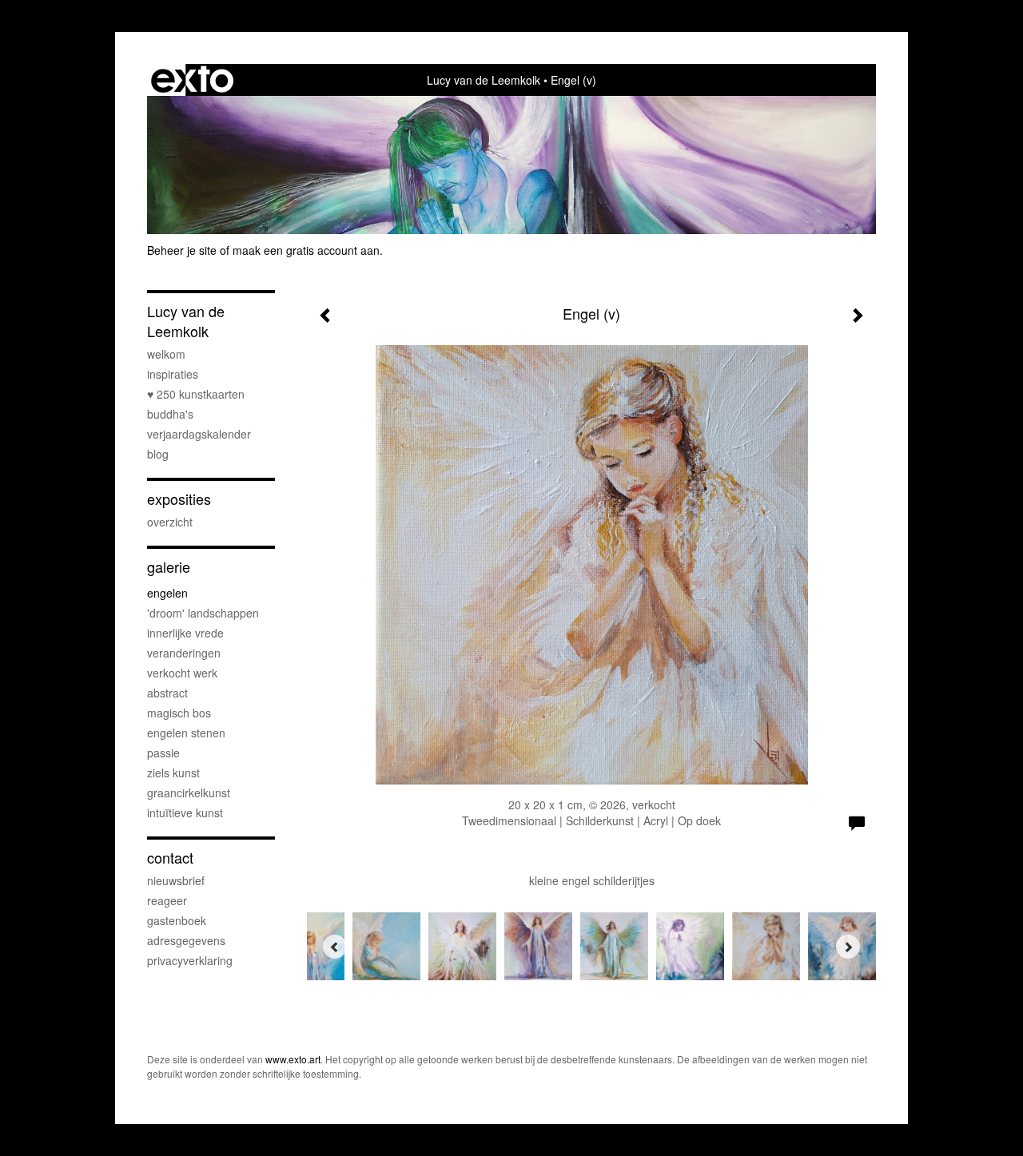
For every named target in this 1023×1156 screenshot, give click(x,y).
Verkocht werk (182, 673)
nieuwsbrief (176, 880)
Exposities (179, 499)
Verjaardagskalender (199, 434)
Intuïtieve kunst (185, 812)
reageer (167, 900)
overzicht (170, 522)
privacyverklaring (190, 960)
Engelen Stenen (186, 733)
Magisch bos (179, 713)
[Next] (848, 947)
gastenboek (176, 920)
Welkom (166, 354)
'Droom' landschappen (203, 613)
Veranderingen (184, 653)
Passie (163, 753)
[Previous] (335, 947)
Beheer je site (182, 250)
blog (158, 454)
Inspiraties (172, 374)
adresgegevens (186, 940)
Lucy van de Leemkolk (483, 80)
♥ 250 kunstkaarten (196, 394)
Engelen (167, 593)
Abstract (167, 693)
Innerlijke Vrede (185, 633)
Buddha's (170, 414)
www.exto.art (292, 1059)
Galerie (168, 567)
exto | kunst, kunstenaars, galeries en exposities (192, 80)
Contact (170, 858)
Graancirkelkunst (188, 792)
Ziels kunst (173, 773)
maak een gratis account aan (306, 250)
